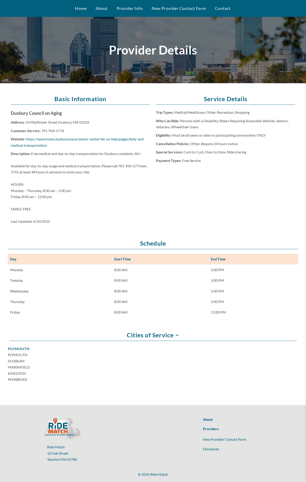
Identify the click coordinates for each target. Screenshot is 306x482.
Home (81, 8)
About (208, 419)
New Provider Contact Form (179, 8)
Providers (211, 429)
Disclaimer (211, 449)
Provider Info (130, 8)
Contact (223, 8)
